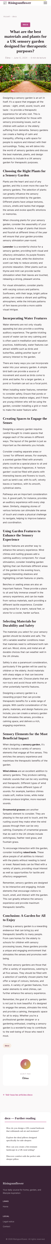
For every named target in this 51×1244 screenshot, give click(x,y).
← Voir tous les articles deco (17, 1094)
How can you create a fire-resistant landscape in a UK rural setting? (21, 1148)
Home (5, 1206)
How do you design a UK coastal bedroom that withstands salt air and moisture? (25, 1129)
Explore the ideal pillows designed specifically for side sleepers (21, 1139)
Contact (6, 1226)
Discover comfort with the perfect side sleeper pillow (23, 1157)
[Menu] (45, 3)
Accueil (6, 16)
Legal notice (8, 1221)
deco (14, 16)
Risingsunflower (17, 3)
